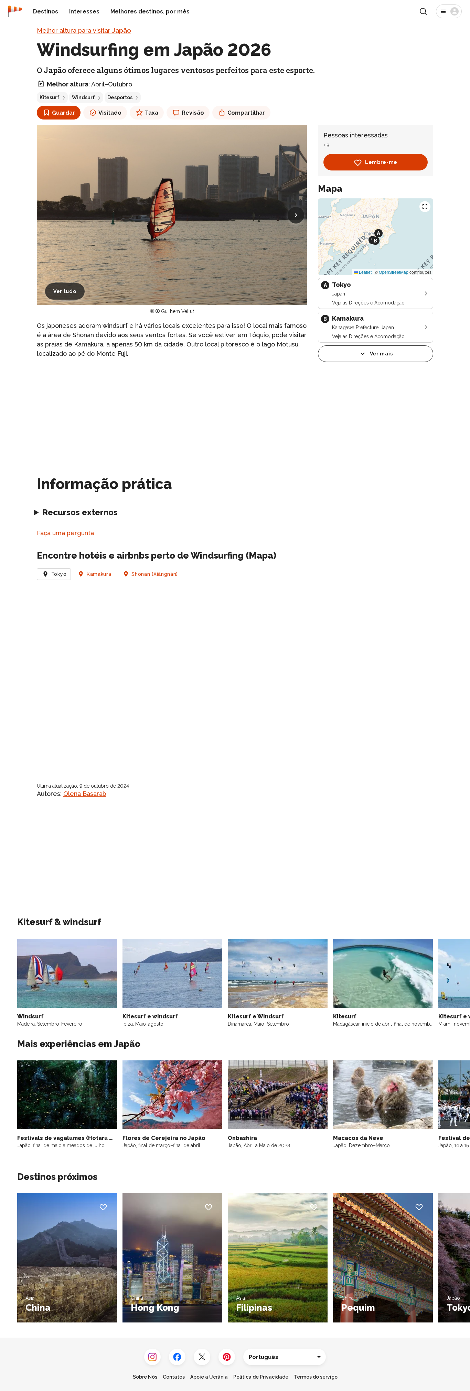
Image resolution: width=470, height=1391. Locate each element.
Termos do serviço (316, 1377)
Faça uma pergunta (65, 533)
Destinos (45, 11)
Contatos (174, 1377)
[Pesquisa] (423, 11)
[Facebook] (177, 1357)
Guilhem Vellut (177, 311)
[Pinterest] (226, 1357)
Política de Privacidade (260, 1377)
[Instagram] (152, 1357)
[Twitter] (202, 1357)
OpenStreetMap (393, 272)
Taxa (151, 113)
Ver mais (381, 353)
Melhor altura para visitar (84, 30)
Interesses (84, 11)
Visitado (109, 113)
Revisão (193, 113)
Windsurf (83, 97)
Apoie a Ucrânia (209, 1377)
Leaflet (365, 272)
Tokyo (59, 574)
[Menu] (449, 11)
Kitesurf (50, 97)
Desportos (119, 97)
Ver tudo (64, 291)
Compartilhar (246, 113)
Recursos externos (80, 512)
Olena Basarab (84, 793)
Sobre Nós (145, 1377)
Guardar (63, 113)
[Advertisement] (172, 412)
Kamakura (99, 574)
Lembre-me (381, 162)
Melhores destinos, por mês (150, 11)
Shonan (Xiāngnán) (154, 574)
